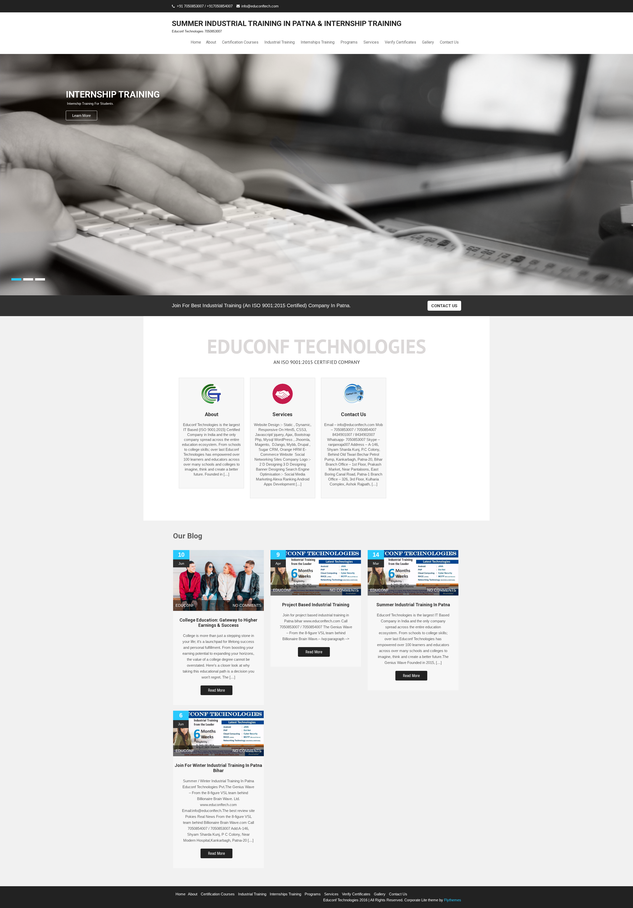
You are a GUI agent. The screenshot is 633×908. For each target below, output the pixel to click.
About (211, 42)
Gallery (428, 42)
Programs (349, 42)
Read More (216, 690)
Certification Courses (240, 42)
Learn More (81, 115)
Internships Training (318, 42)
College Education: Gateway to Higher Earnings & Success (218, 622)
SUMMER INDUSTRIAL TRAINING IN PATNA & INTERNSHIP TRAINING (287, 23)
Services (371, 42)
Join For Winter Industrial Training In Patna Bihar (218, 768)
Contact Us (449, 42)
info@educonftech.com (260, 6)
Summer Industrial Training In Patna (413, 604)
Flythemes (452, 900)
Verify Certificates (400, 42)
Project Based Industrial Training (315, 604)
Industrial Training (279, 42)
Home (196, 42)
